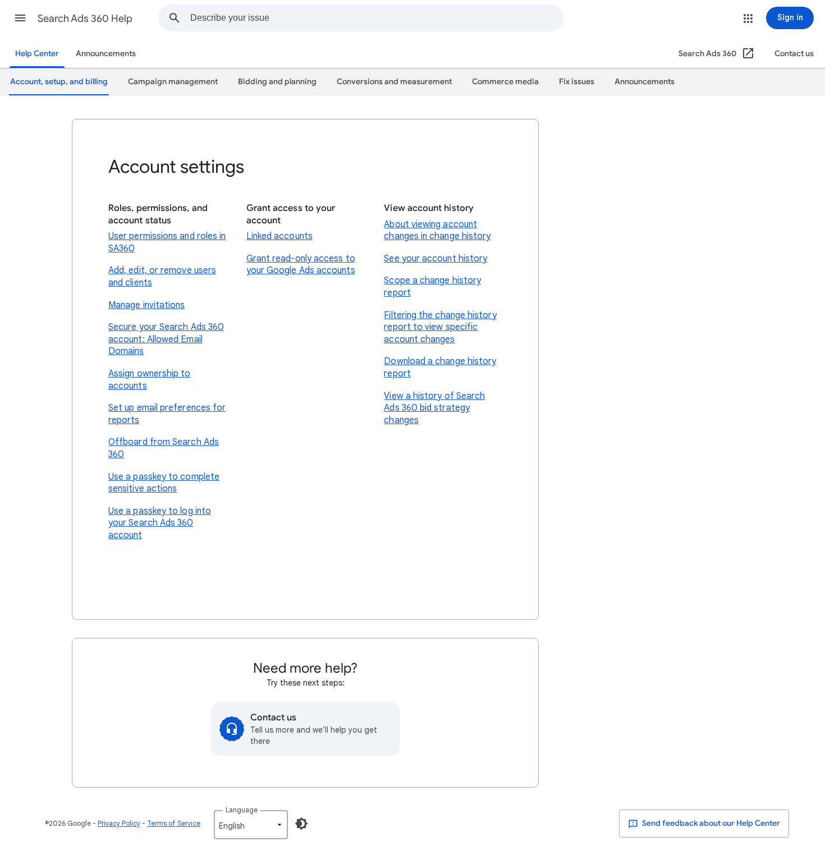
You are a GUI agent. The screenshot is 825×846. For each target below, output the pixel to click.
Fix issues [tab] (576, 81)
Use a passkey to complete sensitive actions (163, 483)
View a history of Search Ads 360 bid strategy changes (434, 408)
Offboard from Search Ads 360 (163, 448)
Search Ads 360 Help (85, 18)
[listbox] (251, 824)
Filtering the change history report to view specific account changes (440, 327)
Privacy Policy (119, 823)
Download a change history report (440, 367)
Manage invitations (146, 305)
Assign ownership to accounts (149, 380)
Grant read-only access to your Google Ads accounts (300, 265)
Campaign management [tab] (173, 81)
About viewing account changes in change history (437, 230)
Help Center (37, 53)
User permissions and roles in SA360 (167, 242)
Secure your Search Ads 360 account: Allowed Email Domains (166, 339)
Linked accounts (279, 236)
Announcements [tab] (645, 81)
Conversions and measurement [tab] (394, 81)
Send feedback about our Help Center (710, 823)
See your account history (435, 258)
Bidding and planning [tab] (277, 81)
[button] (20, 17)
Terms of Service (173, 823)
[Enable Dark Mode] (301, 823)
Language (242, 810)
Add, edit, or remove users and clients (162, 276)
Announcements (106, 53)
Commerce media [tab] (505, 81)
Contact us (794, 53)
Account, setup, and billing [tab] (59, 81)
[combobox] (376, 18)
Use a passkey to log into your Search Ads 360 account (159, 523)
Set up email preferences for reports (167, 414)
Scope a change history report (432, 286)
